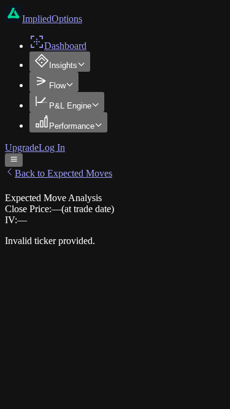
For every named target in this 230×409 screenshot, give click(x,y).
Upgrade (22, 147)
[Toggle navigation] (14, 160)
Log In (52, 147)
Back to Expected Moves (63, 173)
